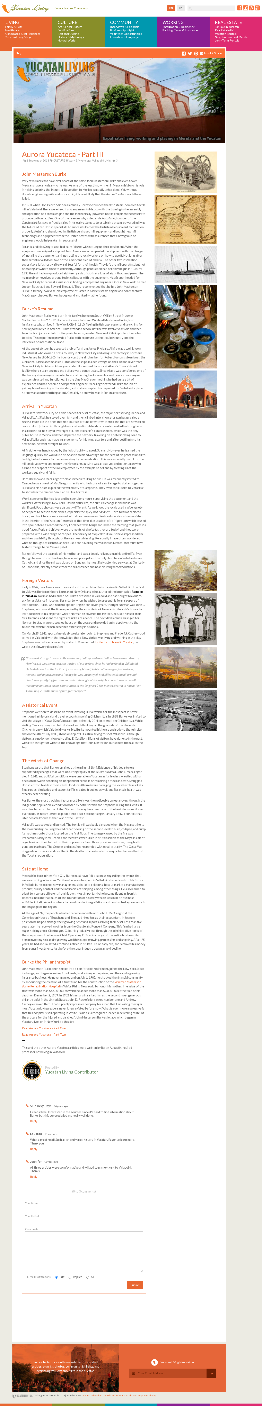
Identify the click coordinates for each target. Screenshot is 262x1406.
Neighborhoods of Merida (231, 37)
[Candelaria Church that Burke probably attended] (186, 417)
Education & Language (124, 37)
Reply (33, 1121)
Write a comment (131, 1097)
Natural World (67, 40)
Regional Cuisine (68, 33)
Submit (135, 1285)
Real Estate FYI (225, 30)
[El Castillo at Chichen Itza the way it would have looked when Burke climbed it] (186, 591)
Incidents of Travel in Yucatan (114, 642)
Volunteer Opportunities (126, 33)
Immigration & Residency (178, 26)
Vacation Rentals (226, 33)
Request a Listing (147, 1395)
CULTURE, (59, 160)
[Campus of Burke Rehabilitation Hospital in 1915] (186, 731)
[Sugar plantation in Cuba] (186, 688)
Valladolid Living (101, 160)
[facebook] (184, 53)
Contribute (109, 1395)
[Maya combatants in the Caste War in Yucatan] (186, 645)
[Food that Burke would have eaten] (186, 368)
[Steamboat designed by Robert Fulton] (186, 282)
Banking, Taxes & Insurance (180, 30)
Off (61, 1277)
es (181, 8)
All (92, 1277)
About (86, 1395)
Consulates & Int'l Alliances (23, 33)
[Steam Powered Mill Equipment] (186, 192)
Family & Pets (14, 26)
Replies (77, 1277)
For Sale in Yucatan (227, 26)
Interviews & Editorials (124, 26)
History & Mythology (71, 37)
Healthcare (12, 30)
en (171, 8)
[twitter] (190, 53)
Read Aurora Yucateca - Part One (44, 1028)
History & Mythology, (78, 160)
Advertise (96, 1395)
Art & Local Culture (70, 26)
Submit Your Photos (126, 1395)
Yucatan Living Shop (18, 37)
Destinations (66, 30)
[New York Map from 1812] (186, 244)
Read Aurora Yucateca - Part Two (44, 1034)
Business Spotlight (122, 30)
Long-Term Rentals (227, 40)
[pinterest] (196, 53)
